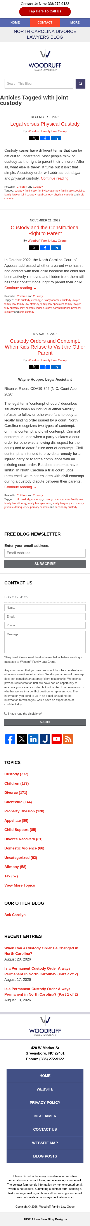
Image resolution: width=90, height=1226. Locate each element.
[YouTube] (56, 739)
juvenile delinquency (16, 507)
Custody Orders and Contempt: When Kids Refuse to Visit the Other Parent (45, 347)
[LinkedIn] (33, 739)
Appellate (16, 820)
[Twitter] (22, 739)
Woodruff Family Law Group (56, 1206)
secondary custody (66, 507)
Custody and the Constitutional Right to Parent (45, 230)
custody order (62, 499)
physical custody (63, 194)
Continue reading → (57, 178)
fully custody (11, 308)
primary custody (39, 507)
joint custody (28, 194)
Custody (38, 186)
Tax (11, 876)
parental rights (61, 308)
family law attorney (49, 190)
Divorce (15, 793)
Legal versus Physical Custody (45, 124)
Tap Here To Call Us (45, 11)
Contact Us (45, 1129)
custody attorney (51, 300)
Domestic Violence (24, 848)
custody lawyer (71, 300)
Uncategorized (20, 858)
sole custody (26, 311)
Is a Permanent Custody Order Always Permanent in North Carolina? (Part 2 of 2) (41, 971)
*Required (11, 657)
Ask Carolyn (15, 915)
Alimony (15, 867)
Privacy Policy (45, 1103)
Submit (45, 722)
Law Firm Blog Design (43, 1219)
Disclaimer (45, 1116)
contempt (36, 499)
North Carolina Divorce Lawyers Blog (45, 60)
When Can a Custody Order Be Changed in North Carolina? (41, 951)
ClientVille (18, 802)
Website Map (45, 1143)
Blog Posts (45, 1156)
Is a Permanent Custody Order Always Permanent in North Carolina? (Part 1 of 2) (41, 992)
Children (22, 186)
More (75, 22)
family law (30, 190)
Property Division (24, 811)
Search (80, 84)
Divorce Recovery (23, 839)
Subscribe (45, 564)
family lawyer (12, 194)
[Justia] (45, 739)
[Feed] (68, 739)
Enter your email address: (26, 546)
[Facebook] (10, 739)
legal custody (44, 194)
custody (19, 190)
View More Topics (19, 885)
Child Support (20, 830)
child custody (22, 300)
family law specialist (73, 190)
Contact (45, 22)
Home (15, 22)
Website (45, 1089)
